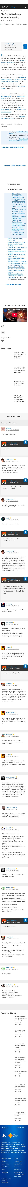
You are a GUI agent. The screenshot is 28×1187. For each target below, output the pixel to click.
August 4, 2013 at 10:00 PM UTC (13, 482)
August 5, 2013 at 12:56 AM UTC (12, 649)
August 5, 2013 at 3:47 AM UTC (12, 778)
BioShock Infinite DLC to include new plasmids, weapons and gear (17, 262)
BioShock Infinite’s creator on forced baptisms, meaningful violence (16, 270)
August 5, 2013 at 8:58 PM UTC (13, 581)
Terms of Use (18, 1161)
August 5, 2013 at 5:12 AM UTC (12, 829)
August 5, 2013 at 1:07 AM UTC (12, 685)
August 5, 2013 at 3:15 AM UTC (12, 756)
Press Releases (6, 1167)
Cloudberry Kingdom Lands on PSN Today (18, 233)
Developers (5, 1172)
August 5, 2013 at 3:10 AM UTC (13, 668)
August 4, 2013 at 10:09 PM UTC (12, 605)
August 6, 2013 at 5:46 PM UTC (12, 986)
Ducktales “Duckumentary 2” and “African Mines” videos (17, 248)
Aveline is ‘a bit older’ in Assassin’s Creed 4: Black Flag (16, 266)
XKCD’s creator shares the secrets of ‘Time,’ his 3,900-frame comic (16, 275)
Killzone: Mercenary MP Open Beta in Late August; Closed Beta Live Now (19, 205)
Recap (3, 332)
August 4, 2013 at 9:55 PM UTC (12, 461)
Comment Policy (6, 1158)
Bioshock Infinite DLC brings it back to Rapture (16, 255)
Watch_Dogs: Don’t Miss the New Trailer (19, 217)
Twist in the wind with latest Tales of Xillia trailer (16, 259)
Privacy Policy (5, 1164)
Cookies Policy (18, 1164)
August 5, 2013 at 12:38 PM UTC (12, 889)
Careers (16, 1167)
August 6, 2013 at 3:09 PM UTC (12, 969)
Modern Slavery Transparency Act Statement (19, 1174)
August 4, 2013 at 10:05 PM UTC (12, 553)
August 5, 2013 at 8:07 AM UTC (12, 870)
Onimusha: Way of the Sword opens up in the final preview (20, 1045)
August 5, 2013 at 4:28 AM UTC (12, 809)
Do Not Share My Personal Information (6, 1180)
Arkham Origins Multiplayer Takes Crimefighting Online (18, 195)
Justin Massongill (9, 44)
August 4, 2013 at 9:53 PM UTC (13, 444)
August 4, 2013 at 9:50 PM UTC (12, 430)
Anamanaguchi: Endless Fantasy (18, 140)
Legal (3, 1170)
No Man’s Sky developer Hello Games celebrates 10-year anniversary (21, 1018)
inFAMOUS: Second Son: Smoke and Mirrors (19, 210)
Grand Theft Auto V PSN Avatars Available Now (19, 224)
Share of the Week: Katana (21, 1071)
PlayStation (9, 7)
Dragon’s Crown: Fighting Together (17, 221)
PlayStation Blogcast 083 (13, 284)
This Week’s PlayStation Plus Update (15, 165)
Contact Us (17, 1170)
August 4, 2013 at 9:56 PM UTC (12, 501)
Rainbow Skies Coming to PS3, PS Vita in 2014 (18, 200)
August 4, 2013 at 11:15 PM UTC (12, 624)
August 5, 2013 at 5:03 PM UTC (13, 922)
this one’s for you (6, 96)
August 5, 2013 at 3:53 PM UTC (12, 938)
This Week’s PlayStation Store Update (12, 147)
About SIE (4, 1161)
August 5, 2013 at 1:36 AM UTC (12, 714)
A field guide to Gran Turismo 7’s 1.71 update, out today (20, 1113)
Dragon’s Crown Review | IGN (16, 242)
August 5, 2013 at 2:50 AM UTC (12, 736)
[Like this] (19, 1024)
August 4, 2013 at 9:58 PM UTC (13, 534)
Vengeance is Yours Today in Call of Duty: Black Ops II (18, 229)
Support (16, 1158)
